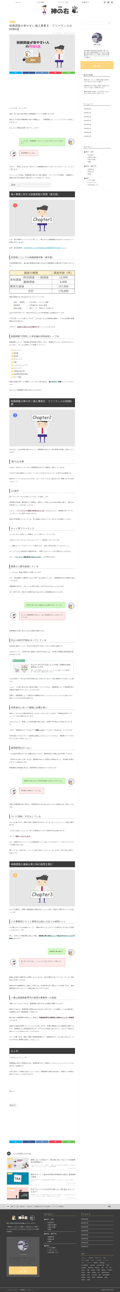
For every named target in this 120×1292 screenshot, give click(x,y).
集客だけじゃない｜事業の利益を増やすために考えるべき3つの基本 (96, 80)
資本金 (88, 1277)
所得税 (98, 1270)
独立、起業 (90, 152)
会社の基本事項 (84, 1265)
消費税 (88, 1272)
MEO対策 (91, 1257)
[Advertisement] (42, 91)
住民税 (107, 1265)
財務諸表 (83, 1277)
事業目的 (96, 1262)
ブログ (82, 1262)
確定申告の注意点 (105, 1272)
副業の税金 (90, 1267)
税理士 (88, 1274)
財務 (89, 174)
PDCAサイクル (98, 1257)
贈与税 (93, 1277)
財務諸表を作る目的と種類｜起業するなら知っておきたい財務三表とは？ (96, 86)
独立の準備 (91, 159)
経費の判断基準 (106, 1274)
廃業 (88, 1270)
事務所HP (85, 2)
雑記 (87, 178)
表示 (19, 185)
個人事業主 (83, 1267)
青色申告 (83, 1279)
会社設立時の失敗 (100, 1265)
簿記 (100, 1274)
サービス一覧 (63, 2)
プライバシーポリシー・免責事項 (16, 1289)
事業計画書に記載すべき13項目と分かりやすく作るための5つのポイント (97, 92)
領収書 (88, 1279)
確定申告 (91, 169)
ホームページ (89, 1262)
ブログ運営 (91, 180)
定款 (110, 1267)
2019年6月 (87, 116)
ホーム (18, 2)
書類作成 (104, 1270)
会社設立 (91, 155)
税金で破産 (94, 1274)
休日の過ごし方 (93, 185)
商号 (103, 1267)
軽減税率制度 (100, 1277)
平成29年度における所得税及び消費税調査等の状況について (45, 248)
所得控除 (93, 1270)
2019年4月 (87, 124)
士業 (106, 1267)
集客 (89, 162)
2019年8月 (87, 109)
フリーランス (105, 1260)
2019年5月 (87, 120)
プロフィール (92, 182)
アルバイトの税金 (85, 1260)
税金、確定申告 (91, 166)
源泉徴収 (94, 1272)
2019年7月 (87, 113)
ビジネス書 (98, 1260)
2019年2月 (87, 132)
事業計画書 (102, 1262)
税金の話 (12, 21)
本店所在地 (110, 1270)
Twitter (104, 1257)
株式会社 (83, 1272)
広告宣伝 (83, 1270)
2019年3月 (87, 128)
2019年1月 (87, 136)
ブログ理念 (41, 2)
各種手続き (97, 1267)
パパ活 (92, 1260)
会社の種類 (92, 1265)
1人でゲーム (84, 1257)
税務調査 (13, 1105)
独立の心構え (92, 157)
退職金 (106, 1277)
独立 (99, 1272)
